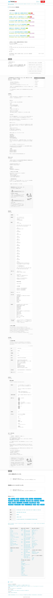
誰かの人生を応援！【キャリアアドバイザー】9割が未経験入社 (18, 24)
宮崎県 (29, 555)
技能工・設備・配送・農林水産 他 (14, 544)
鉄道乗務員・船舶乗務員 (33, 502)
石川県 (27, 541)
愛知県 (29, 542)
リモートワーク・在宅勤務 (28, 504)
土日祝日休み (42, 504)
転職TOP (9, 523)
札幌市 (25, 529)
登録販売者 (14, 502)
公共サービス (12, 545)
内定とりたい (31, 498)
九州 (21, 554)
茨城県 (19, 512)
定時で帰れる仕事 (11, 504)
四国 (21, 552)
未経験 (38, 504)
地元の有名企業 (11, 500)
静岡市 (25, 544)
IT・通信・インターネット (35, 529)
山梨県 (27, 539)
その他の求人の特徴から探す (24, 575)
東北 (21, 530)
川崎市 (27, 538)
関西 (21, 545)
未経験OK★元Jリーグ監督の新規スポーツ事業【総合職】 (17, 28)
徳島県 (25, 552)
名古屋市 (29, 544)
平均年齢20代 (33, 519)
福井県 (29, 541)
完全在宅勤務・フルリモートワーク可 (25, 564)
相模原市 (29, 538)
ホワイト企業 (13, 498)
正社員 (23, 504)
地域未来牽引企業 (16, 500)
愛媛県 (29, 552)
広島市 (27, 551)
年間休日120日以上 (22, 519)
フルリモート (42, 500)
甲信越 (22, 539)
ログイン (39, 1)
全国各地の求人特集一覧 (34, 553)
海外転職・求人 (27, 590)
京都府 (25, 512)
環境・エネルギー (34, 545)
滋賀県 (25, 545)
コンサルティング (34, 542)
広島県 (25, 550)
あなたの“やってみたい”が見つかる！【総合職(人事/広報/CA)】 (18, 35)
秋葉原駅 (18, 514)
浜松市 (27, 544)
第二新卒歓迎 (18, 519)
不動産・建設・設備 (34, 543)
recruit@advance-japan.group (21, 424)
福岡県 (25, 554)
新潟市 (25, 540)
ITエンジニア (12, 540)
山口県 (27, 550)
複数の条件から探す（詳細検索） (35, 552)
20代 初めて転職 (37, 500)
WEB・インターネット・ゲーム (14, 539)
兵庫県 (21, 512)
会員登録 (43, 1)
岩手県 (27, 530)
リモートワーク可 (23, 565)
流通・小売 (33, 538)
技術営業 (10, 502)
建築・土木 (12, 542)
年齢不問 (18, 498)
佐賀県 (27, 554)
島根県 (27, 549)
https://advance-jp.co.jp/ (20, 372)
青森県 (25, 530)
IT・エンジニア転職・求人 (11, 590)
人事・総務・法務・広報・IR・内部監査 (22, 523)
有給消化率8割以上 (23, 563)
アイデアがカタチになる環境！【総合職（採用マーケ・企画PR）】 (18, 20)
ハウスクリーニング (19, 502)
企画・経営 (12, 530)
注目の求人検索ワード (17, 504)
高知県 (25, 553)
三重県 (25, 543)
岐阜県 (25, 542)
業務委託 (12, 551)
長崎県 (29, 554)
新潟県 (25, 539)
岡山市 (25, 551)
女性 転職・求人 (22, 590)
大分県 (27, 555)
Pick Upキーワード (14, 588)
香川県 (27, 552)
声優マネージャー (26, 502)
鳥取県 (25, 549)
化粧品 (38, 502)
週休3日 (27, 498)
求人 (10, 588)
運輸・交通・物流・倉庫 (34, 544)
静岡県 (27, 542)
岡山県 (29, 549)
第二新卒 (35, 504)
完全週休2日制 (23, 567)
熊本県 (25, 555)
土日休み (33, 557)
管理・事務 (16, 523)
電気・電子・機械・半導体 (13, 541)
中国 (21, 549)
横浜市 (25, 538)
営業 (11, 529)
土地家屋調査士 (28, 500)
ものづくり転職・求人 (17, 590)
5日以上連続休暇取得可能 (28, 519)
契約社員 (12, 550)
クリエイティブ (12, 538)
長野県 (29, 539)
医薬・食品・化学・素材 (13, 543)
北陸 (21, 541)
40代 (9, 498)
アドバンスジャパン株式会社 (33, 523)
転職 (8, 588)
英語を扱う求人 (15, 592)
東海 (21, 542)
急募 (21, 562)
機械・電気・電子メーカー (35, 530)
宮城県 (29, 530)
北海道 (22, 529)
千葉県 (23, 512)
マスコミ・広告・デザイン (35, 540)
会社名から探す (34, 551)
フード (33, 539)
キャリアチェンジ (22, 500)
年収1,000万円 (22, 498)
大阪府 (17, 512)
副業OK (36, 519)
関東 (32, 500)
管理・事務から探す (12, 523)
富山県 (25, 541)
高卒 (32, 559)
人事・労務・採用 (28, 523)
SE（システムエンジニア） (37, 498)
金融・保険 (33, 541)
